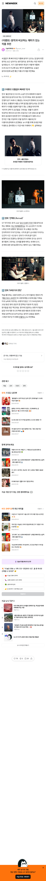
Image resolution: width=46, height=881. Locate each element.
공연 (11, 386)
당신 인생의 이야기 (27, 223)
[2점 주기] (20, 371)
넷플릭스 (22, 317)
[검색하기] (35, 3)
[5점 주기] (28, 371)
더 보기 (40, 393)
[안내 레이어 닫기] (43, 868)
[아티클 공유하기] (38, 49)
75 (17, 659)
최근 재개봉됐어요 (18, 226)
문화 (24, 386)
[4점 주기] (25, 371)
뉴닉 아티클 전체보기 (23, 645)
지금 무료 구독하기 (23, 877)
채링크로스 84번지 (9, 298)
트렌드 (17, 386)
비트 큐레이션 (7, 36)
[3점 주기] (23, 371)
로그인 (41, 3)
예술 (4, 386)
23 (28, 659)
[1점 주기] (18, 371)
